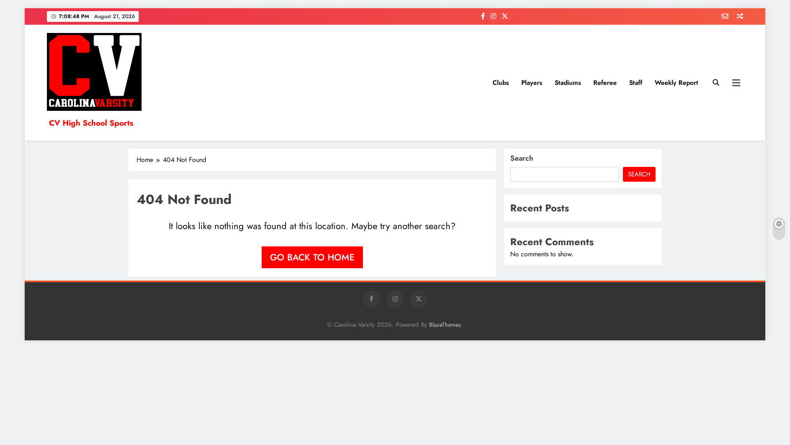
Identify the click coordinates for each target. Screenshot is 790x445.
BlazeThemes (445, 325)
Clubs (501, 82)
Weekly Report (676, 82)
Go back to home (312, 257)
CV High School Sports (91, 123)
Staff (635, 82)
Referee (605, 82)
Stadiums (568, 82)
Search (521, 158)
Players (531, 82)
